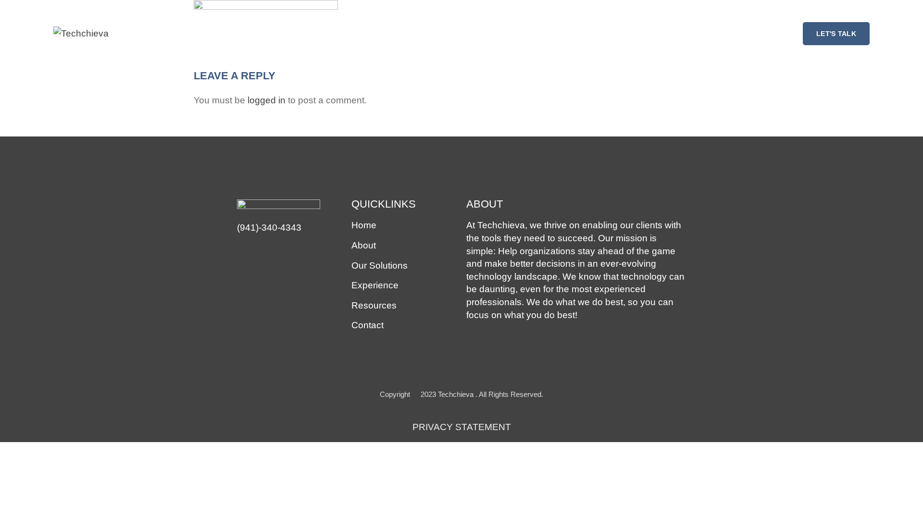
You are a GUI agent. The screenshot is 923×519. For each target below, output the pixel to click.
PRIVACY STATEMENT (461, 427)
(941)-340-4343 (269, 227)
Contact (367, 325)
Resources (374, 305)
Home (363, 225)
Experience (375, 285)
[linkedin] (243, 251)
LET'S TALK (836, 33)
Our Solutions (379, 265)
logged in (267, 100)
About (363, 245)
